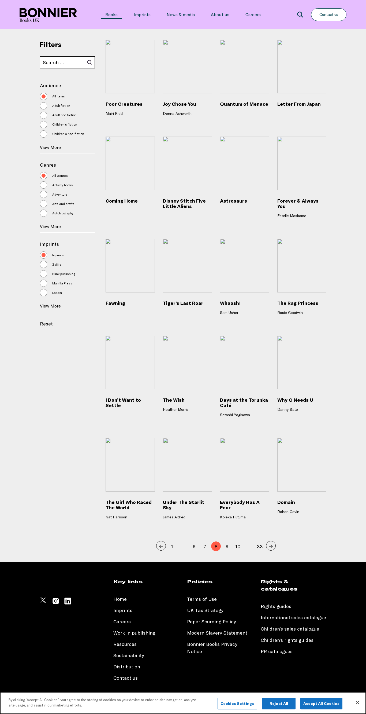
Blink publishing (63, 274)
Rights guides (276, 606)
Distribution (126, 667)
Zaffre (56, 264)
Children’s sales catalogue (290, 629)
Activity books (62, 185)
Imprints (142, 14)
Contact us (328, 14)
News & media (181, 14)
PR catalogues (277, 651)
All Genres (60, 176)
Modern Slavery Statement (217, 633)
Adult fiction (61, 106)
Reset (46, 324)
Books (111, 14)
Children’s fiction (64, 124)
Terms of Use (202, 599)
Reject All (279, 703)
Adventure (60, 194)
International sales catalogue (293, 617)
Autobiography (62, 213)
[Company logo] (48, 14)
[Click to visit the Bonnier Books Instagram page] (56, 603)
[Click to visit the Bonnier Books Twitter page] (44, 603)
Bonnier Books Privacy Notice (212, 647)
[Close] (357, 702)
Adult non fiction (64, 115)
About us (220, 14)
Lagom (57, 293)
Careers (253, 14)
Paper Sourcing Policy (211, 621)
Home (120, 599)
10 (238, 546)
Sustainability (129, 655)
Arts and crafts (63, 204)
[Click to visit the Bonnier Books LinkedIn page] (68, 603)
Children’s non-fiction (68, 134)
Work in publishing (134, 633)
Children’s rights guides (287, 640)
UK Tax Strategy (205, 610)
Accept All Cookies (321, 703)
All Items (58, 96)
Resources (125, 644)
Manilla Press (62, 283)
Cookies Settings (237, 703)
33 (260, 546)
